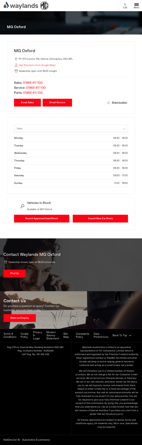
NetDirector (10, 440)
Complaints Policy (82, 335)
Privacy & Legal (37, 335)
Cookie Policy (25, 335)
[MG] (44, 5)
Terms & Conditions (9, 335)
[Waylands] (20, 5)
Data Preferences (101, 335)
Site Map (66, 335)
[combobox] (71, 129)
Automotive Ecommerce (36, 440)
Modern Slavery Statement (52, 335)
